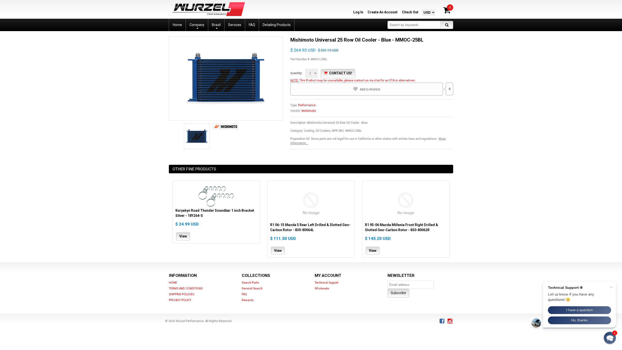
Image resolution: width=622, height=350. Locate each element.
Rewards (248, 300)
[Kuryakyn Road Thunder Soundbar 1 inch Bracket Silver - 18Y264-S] (216, 196)
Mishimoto (309, 111)
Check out (410, 12)
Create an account (382, 12)
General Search (252, 288)
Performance (307, 105)
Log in (358, 12)
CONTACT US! (340, 73)
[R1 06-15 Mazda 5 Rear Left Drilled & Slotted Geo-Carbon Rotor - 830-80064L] (311, 203)
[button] (610, 338)
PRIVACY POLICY (180, 300)
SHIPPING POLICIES (181, 294)
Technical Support (326, 282)
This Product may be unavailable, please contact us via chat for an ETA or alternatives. (357, 80)
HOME (173, 282)
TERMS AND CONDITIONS (186, 288)
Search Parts (250, 282)
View (183, 236)
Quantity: (296, 73)
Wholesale (322, 288)
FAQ (244, 294)
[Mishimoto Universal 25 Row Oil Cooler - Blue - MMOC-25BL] (226, 79)
